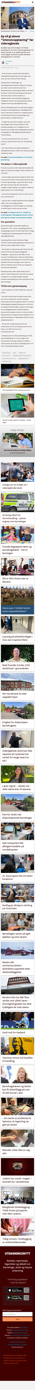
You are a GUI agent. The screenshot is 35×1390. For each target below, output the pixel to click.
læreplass (22, 353)
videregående (6, 353)
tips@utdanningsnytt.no (20, 1330)
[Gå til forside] (11, 2)
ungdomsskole (6, 361)
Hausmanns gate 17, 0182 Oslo (20, 1335)
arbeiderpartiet (23, 358)
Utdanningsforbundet (20, 1333)
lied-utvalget (6, 355)
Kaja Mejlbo (24, 1327)
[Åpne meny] (32, 2)
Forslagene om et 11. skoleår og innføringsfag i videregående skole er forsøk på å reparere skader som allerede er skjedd (17, 215)
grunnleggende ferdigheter (22, 355)
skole (15, 353)
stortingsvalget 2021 (9, 358)
